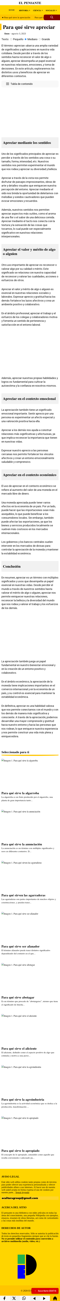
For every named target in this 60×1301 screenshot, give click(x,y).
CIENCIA (37, 10)
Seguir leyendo (22, 1192)
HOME (12, 10)
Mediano (32, 39)
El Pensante (30, 2)
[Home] (55, 1299)
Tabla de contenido (21, 83)
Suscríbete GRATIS (47, 1291)
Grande (46, 39)
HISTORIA (23, 10)
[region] (30, 111)
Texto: (5, 39)
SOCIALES (50, 10)
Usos (6, 33)
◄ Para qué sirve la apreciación (15, 17)
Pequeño (18, 39)
